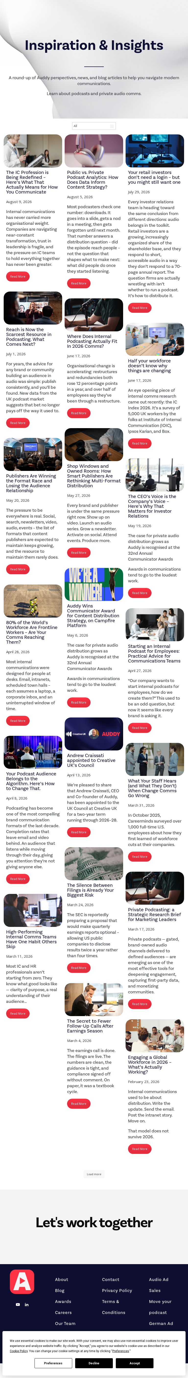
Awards (63, 1301)
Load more (94, 1174)
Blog (60, 1290)
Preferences (53, 1363)
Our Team (65, 1323)
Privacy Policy (117, 1290)
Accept (134, 1363)
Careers (63, 1312)
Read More (17, 276)
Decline (94, 1363)
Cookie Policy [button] (19, 1351)
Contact (110, 1279)
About (61, 1279)
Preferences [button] (120, 1351)
